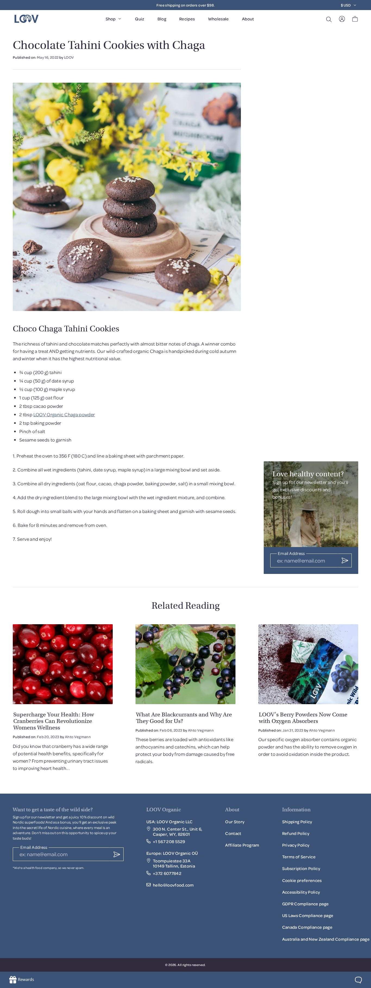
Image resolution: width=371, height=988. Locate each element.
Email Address (291, 553)
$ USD (346, 5)
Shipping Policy (297, 821)
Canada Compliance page (307, 927)
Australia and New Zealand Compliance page (326, 939)
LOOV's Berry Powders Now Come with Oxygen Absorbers (303, 718)
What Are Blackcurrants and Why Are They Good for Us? (184, 718)
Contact (233, 833)
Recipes (187, 18)
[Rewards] (21, 980)
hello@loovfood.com (173, 885)
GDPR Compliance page (305, 903)
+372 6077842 (167, 873)
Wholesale (218, 18)
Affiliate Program (242, 846)
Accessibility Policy (301, 893)
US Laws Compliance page (307, 915)
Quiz (139, 18)
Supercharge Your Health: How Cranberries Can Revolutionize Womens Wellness (53, 721)
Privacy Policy (295, 845)
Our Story (234, 821)
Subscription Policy (301, 870)
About (248, 18)
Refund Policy (295, 833)
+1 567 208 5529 (169, 841)
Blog (162, 18)
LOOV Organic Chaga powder (64, 414)
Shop (110, 18)
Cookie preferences (302, 880)
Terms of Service (299, 856)
